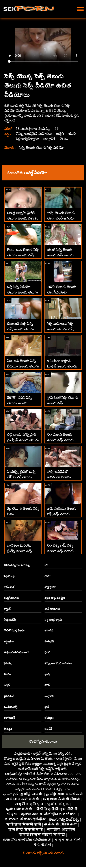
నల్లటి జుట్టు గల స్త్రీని (55, 598)
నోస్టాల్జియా (50, 587)
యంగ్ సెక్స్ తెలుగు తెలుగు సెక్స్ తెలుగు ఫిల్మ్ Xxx (60, 255)
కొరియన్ (49, 630)
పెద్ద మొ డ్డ (9, 576)
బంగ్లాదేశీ (49, 138)
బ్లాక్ (47, 707)
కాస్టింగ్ (7, 609)
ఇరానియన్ (9, 717)
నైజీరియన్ (9, 696)
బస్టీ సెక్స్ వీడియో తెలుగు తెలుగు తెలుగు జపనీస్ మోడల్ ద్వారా (22, 292)
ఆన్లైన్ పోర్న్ (40, 753)
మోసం (7, 674)
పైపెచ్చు (7, 663)
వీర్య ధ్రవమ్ (10, 619)
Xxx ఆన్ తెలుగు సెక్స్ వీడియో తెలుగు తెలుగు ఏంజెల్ (23, 366)
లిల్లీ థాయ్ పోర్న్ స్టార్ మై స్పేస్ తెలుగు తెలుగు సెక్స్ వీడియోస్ (23, 440)
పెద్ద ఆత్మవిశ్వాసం (27, 138)
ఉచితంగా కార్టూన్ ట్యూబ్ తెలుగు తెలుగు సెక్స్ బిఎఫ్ (62, 366)
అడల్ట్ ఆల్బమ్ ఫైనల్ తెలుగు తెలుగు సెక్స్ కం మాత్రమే (22, 218)
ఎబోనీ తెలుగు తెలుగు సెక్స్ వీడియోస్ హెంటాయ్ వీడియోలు (61, 292)
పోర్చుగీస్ (49, 641)
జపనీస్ (48, 729)
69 (56, 128)
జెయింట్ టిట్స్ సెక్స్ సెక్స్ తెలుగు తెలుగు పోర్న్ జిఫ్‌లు (20, 329)
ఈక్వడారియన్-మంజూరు (16, 652)
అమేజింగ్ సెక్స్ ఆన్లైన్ (39, 768)
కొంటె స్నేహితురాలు (43, 741)
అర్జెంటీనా (8, 641)
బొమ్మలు (49, 717)
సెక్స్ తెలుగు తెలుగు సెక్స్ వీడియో (41, 147)
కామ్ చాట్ (9, 587)
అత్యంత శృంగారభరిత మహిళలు (27, 773)
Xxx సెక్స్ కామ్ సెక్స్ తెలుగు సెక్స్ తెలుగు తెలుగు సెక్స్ (60, 551)
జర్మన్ (60, 133)
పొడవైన (8, 729)
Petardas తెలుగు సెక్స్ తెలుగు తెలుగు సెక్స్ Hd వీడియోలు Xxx (23, 255)
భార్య (47, 674)
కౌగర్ (47, 685)
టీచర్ (72, 133)
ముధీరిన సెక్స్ (10, 707)
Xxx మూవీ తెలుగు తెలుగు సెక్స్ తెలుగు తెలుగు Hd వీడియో (60, 440)
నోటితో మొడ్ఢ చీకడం (14, 630)
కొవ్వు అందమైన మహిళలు (34, 133)
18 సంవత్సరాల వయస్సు (33, 128)
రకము (64, 138)
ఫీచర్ (47, 652)
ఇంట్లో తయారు (11, 598)
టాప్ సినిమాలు (52, 609)
